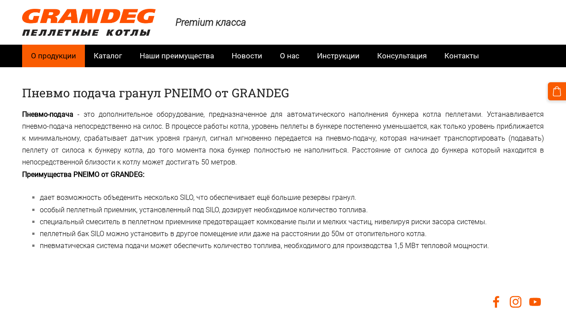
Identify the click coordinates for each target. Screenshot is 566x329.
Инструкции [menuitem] (338, 55)
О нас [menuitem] (289, 55)
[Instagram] (515, 302)
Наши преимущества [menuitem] (177, 55)
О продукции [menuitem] (53, 55)
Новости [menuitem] (247, 55)
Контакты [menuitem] (461, 55)
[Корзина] (557, 91)
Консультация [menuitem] (402, 55)
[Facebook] (496, 302)
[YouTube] (535, 302)
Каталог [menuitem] (108, 55)
